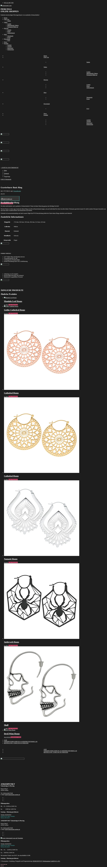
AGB (5, 740)
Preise (9, 31)
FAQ (8, 40)
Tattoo (5, 22)
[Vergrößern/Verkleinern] (1, 864)
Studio (9, 21)
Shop (5, 34)
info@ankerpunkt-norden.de (12, 794)
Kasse (9, 37)
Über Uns (6, 19)
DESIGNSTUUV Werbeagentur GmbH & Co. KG (46, 861)
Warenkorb (10, 36)
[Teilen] (4, 864)
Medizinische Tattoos (13, 25)
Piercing (6, 28)
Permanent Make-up (12, 27)
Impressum (10, 48)
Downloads (7, 39)
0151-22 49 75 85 (8, 793)
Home (5, 18)
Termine (9, 46)
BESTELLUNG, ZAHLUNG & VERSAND (16, 743)
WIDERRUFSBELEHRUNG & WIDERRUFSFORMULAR (20, 741)
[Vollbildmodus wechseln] (3, 864)
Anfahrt (9, 45)
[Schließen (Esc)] (6, 864)
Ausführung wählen (16, 737)
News (5, 42)
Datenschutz (10, 49)
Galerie (9, 24)
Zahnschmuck (11, 33)
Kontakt (6, 43)
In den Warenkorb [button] (13, 305)
